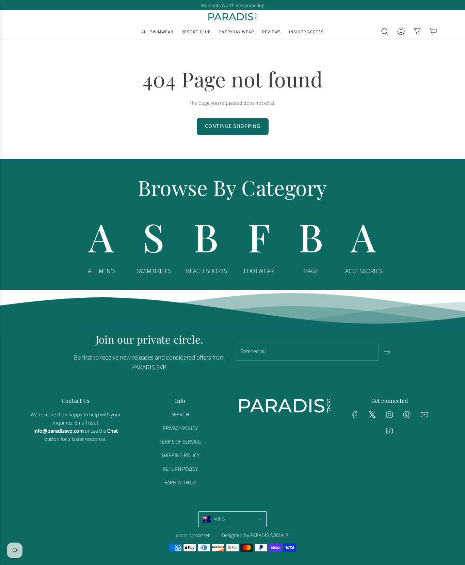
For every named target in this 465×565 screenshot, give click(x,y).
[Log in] (401, 31)
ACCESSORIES (363, 271)
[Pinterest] (407, 414)
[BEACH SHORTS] (206, 240)
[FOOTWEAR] (259, 240)
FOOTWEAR (259, 271)
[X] (372, 414)
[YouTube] (424, 414)
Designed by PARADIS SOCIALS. (256, 535)
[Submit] (387, 352)
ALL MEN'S (101, 271)
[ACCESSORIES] (363, 240)
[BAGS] (311, 240)
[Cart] (434, 31)
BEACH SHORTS (206, 271)
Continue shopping (232, 126)
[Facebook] (355, 414)
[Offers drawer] (417, 31)
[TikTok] (389, 431)
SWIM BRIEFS (154, 271)
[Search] (384, 31)
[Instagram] (389, 414)
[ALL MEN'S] (101, 240)
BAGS (311, 271)
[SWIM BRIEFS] (154, 240)
